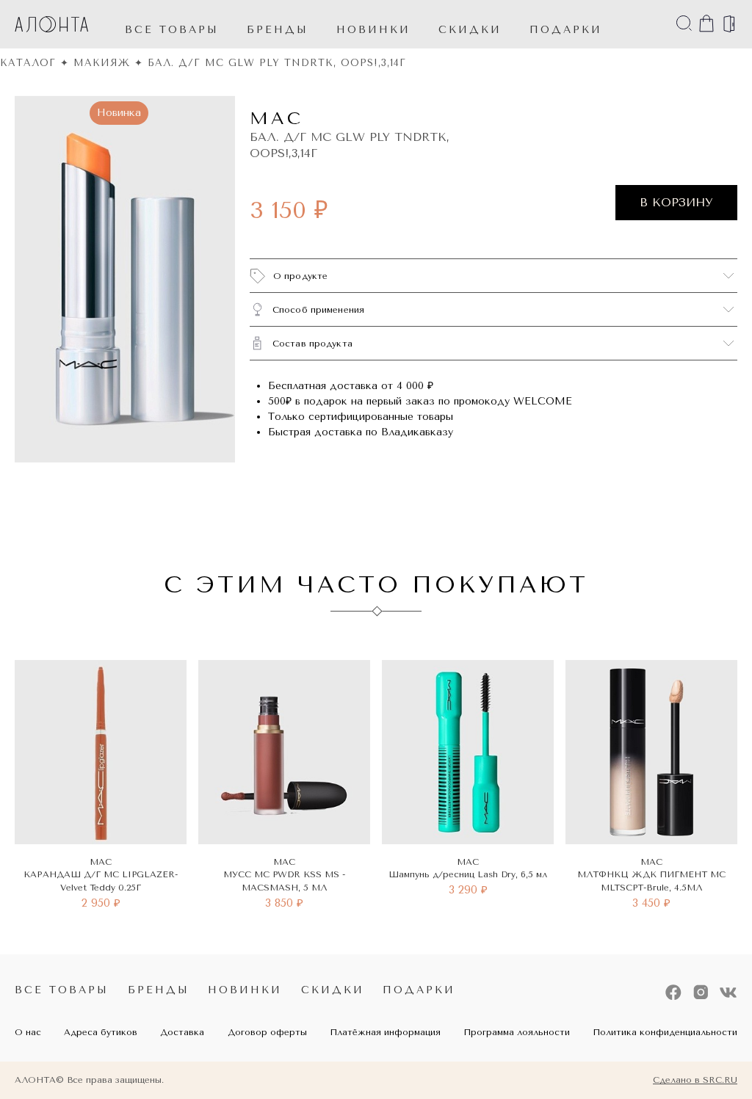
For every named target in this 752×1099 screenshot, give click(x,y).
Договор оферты (267, 1032)
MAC (276, 118)
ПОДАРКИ (565, 29)
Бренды (277, 29)
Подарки (419, 990)
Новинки (245, 990)
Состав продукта (312, 343)
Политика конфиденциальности (665, 1032)
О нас (28, 1032)
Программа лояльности (516, 1032)
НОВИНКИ (373, 29)
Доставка (182, 1032)
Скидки (332, 990)
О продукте (300, 276)
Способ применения (318, 310)
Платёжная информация (385, 1032)
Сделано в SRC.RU (695, 1080)
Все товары (172, 29)
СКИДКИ (470, 29)
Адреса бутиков (100, 1032)
